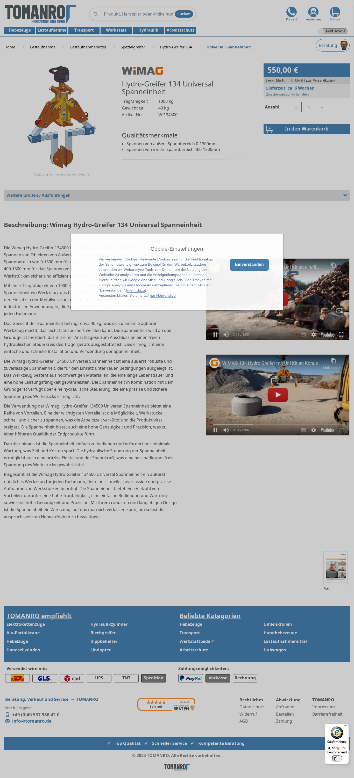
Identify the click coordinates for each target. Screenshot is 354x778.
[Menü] (346, 727)
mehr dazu (136, 290)
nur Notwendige (163, 295)
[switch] (337, 758)
